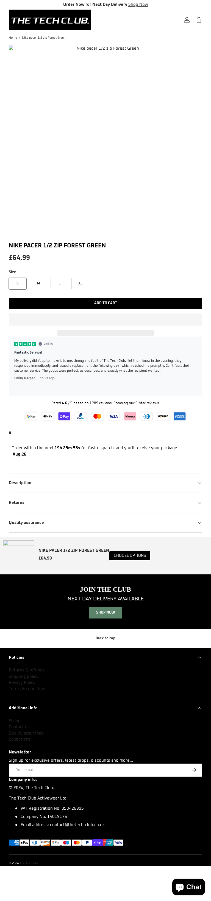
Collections (19, 739)
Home (13, 37)
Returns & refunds (27, 670)
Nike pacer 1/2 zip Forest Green (43, 37)
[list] (105, 142)
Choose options (130, 556)
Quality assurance (26, 733)
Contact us (19, 727)
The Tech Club (29, 863)
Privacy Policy (22, 682)
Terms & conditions (27, 689)
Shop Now (138, 4)
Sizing (15, 721)
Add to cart (105, 303)
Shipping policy (23, 676)
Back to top (105, 638)
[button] (105, 319)
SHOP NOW (105, 612)
